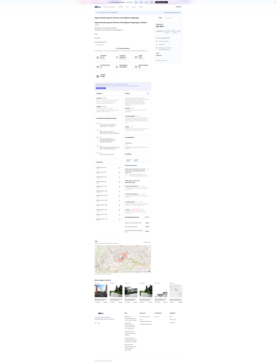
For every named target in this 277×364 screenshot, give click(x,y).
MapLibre (126, 271)
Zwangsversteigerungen (109, 7)
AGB (171, 316)
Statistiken (120, 7)
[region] (101, 291)
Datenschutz (173, 319)
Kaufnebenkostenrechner (146, 324)
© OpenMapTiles (137, 271)
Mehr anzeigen (100, 44)
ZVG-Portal (159, 55)
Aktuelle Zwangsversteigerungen (172, 12)
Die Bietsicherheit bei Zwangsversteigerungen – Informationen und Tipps (131, 339)
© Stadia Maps (131, 271)
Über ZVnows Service (145, 316)
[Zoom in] (149, 247)
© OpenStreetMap (144, 271)
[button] (123, 258)
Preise (127, 7)
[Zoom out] (149, 249)
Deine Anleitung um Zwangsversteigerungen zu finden (130, 333)
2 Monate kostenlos (161, 2)
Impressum (172, 322)
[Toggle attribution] (149, 271)
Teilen (160, 17)
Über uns (134, 7)
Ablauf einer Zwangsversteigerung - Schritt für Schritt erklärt (130, 318)
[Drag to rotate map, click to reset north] (149, 251)
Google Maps (146, 242)
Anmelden (179, 6)
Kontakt (141, 7)
